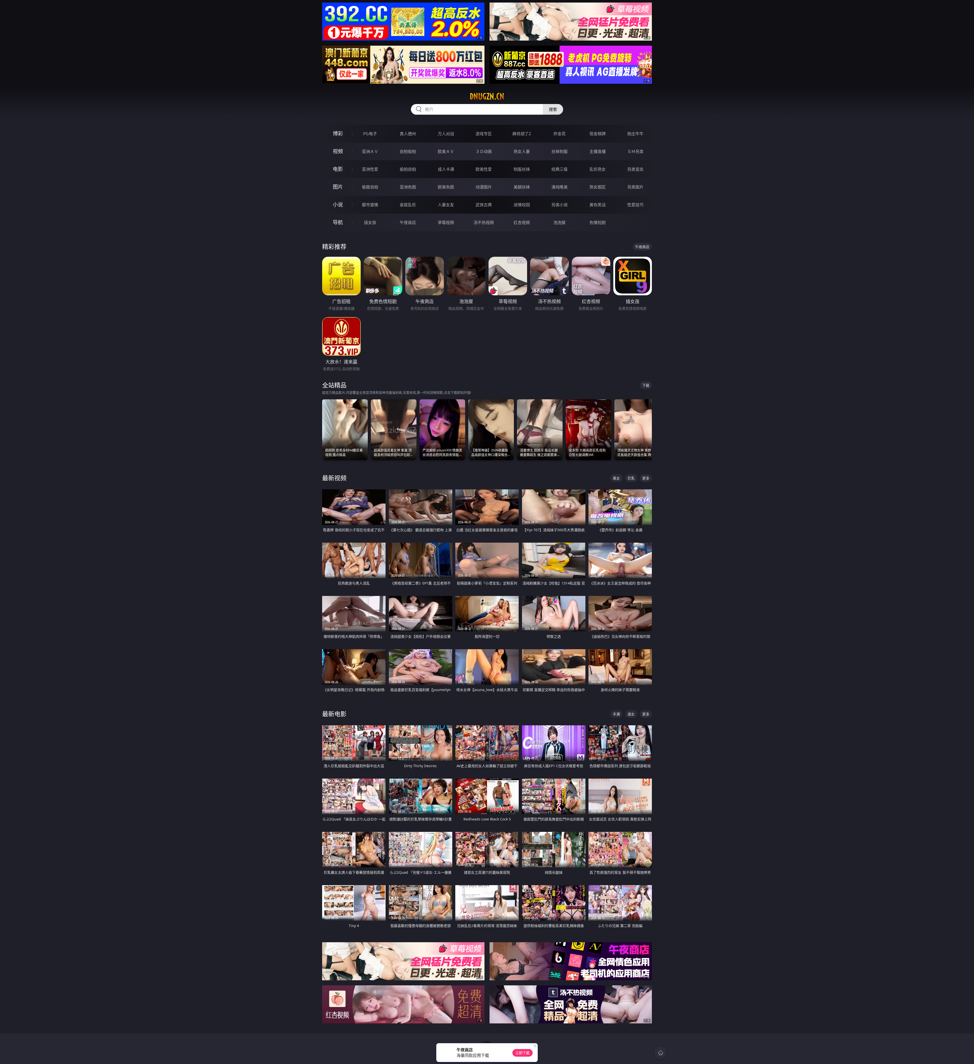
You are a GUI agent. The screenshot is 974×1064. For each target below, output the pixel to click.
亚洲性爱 (370, 169)
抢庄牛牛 (635, 133)
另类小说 (559, 205)
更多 (645, 478)
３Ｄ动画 (484, 151)
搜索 (553, 109)
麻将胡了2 (521, 133)
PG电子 (370, 133)
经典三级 (559, 169)
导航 (338, 222)
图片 (338, 186)
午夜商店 (408, 222)
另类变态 (635, 169)
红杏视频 (522, 222)
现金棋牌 (597, 133)
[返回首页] (660, 1053)
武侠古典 (484, 205)
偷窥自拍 (370, 187)
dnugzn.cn (487, 96)
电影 (338, 169)
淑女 (631, 714)
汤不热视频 (484, 222)
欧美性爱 (484, 169)
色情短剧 (597, 222)
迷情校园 (522, 205)
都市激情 (370, 205)
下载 (645, 385)
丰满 (616, 714)
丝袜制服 (559, 151)
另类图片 (635, 187)
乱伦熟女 (597, 169)
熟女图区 (597, 187)
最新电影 (334, 714)
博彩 (338, 133)
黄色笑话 (597, 205)
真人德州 (408, 133)
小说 (338, 204)
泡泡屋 (559, 222)
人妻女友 (446, 205)
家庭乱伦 (408, 205)
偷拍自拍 (408, 169)
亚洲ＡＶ (370, 151)
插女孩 (370, 222)
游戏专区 (484, 133)
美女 (616, 478)
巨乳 (631, 478)
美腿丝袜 (522, 187)
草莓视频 (446, 222)
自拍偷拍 (408, 151)
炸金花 (559, 133)
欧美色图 (446, 187)
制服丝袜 (522, 169)
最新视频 (334, 478)
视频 (338, 151)
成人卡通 (446, 169)
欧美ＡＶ (446, 151)
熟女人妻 (522, 151)
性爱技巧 (635, 205)
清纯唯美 (559, 187)
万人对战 (446, 133)
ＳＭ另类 (635, 151)
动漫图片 (484, 187)
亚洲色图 (408, 187)
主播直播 (597, 151)
